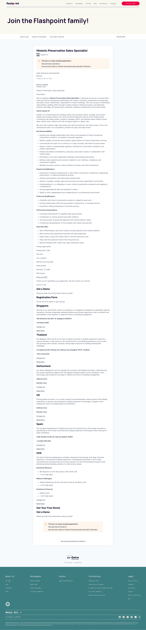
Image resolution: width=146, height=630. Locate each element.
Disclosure (131, 588)
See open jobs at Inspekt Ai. (51, 63)
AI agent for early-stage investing (100, 588)
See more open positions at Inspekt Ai (73, 541)
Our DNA (88, 3)
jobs (24, 37)
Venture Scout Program (96, 584)
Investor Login (130, 3)
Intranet (131, 584)
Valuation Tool (93, 581)
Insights (113, 3)
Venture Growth (35, 581)
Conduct (130, 591)
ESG (129, 598)
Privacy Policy (133, 581)
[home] (12, 3)
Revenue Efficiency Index (97, 595)
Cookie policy (78, 562)
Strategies (79, 3)
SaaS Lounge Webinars (66, 581)
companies (39, 37)
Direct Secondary (35, 588)
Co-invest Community (36, 591)
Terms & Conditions (134, 595)
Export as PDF (41, 277)
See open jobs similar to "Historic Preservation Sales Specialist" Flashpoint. (66, 66)
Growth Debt (34, 584)
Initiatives (103, 3)
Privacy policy (68, 562)
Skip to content (42, 84)
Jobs (6, 591)
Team (95, 3)
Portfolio (69, 3)
